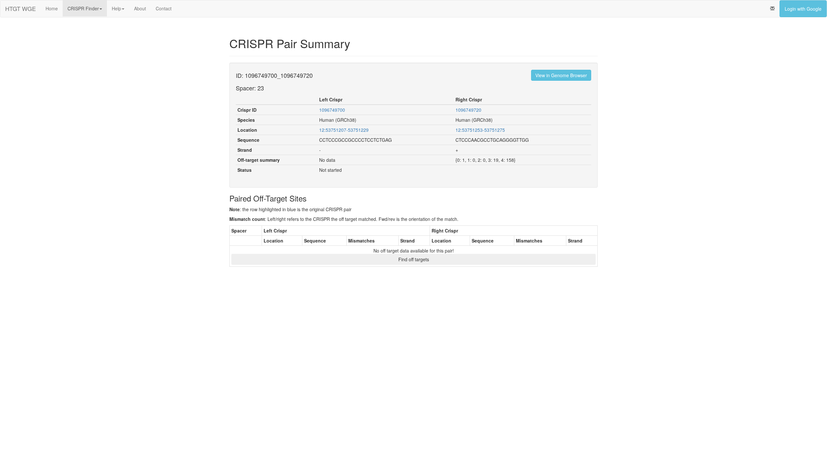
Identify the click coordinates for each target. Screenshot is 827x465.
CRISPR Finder (83, 8)
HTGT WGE (20, 8)
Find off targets (413, 259)
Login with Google (803, 8)
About (140, 8)
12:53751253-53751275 (480, 130)
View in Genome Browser (561, 75)
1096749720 (468, 110)
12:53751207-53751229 (344, 130)
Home (52, 8)
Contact (164, 8)
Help (116, 8)
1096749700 (332, 110)
